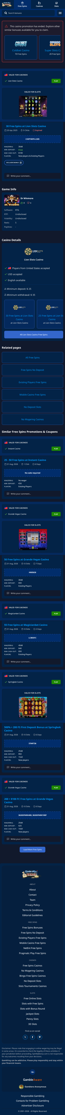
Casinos (39, 6)
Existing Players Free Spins (32, 937)
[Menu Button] (60, 13)
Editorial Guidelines (32, 915)
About (32, 889)
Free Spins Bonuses (32, 927)
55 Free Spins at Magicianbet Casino (25, 625)
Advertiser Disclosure (32, 1105)
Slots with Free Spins (32, 1003)
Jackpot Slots (32, 1013)
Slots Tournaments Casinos (33, 985)
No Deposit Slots (32, 980)
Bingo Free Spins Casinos (33, 975)
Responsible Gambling (32, 1095)
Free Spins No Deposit (32, 932)
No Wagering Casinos (32, 970)
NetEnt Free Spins (32, 948)
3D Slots (32, 1023)
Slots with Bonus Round (32, 1008)
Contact (32, 894)
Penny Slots (32, 1018)
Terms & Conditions (32, 910)
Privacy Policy (32, 904)
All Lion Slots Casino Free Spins (33, 334)
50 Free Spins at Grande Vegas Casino (26, 559)
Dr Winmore (27, 198)
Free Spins (22, 6)
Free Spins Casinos (32, 965)
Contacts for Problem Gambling (32, 1100)
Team (32, 899)
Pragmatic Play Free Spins (32, 953)
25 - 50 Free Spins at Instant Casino (25, 460)
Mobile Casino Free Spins (33, 942)
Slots (56, 6)
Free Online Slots (32, 998)
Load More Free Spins (32, 849)
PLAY (56, 81)
